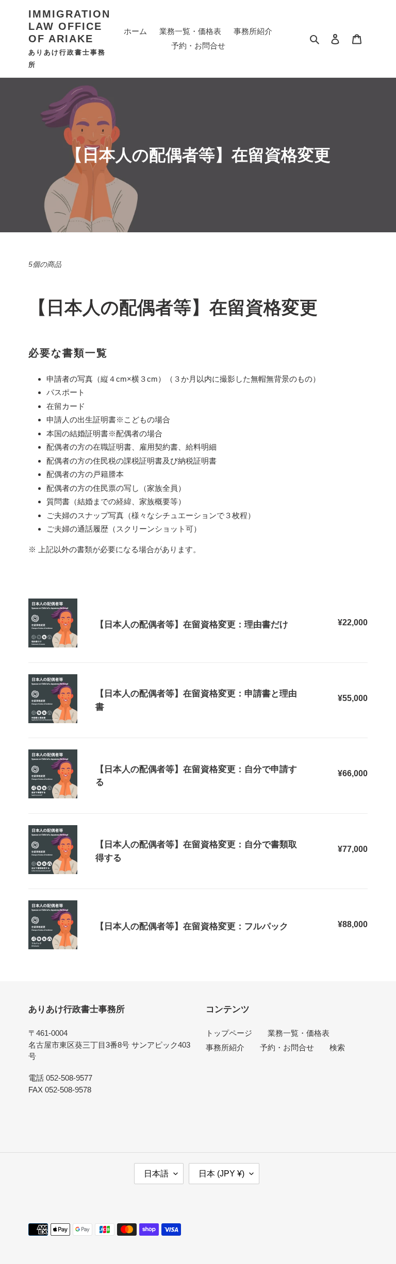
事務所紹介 (225, 1047)
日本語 (156, 1173)
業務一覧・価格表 (298, 1033)
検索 (337, 1047)
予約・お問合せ (287, 1047)
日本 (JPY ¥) (221, 1173)
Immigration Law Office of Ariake (69, 26)
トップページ (229, 1033)
